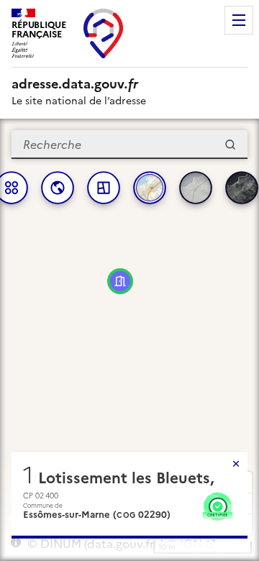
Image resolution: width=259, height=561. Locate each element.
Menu (238, 20)
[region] (129, 340)
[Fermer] (235, 463)
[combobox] (129, 144)
